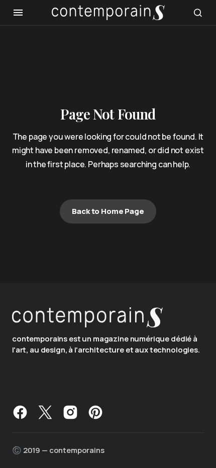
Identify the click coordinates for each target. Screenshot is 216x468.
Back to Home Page (108, 211)
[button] (18, 13)
